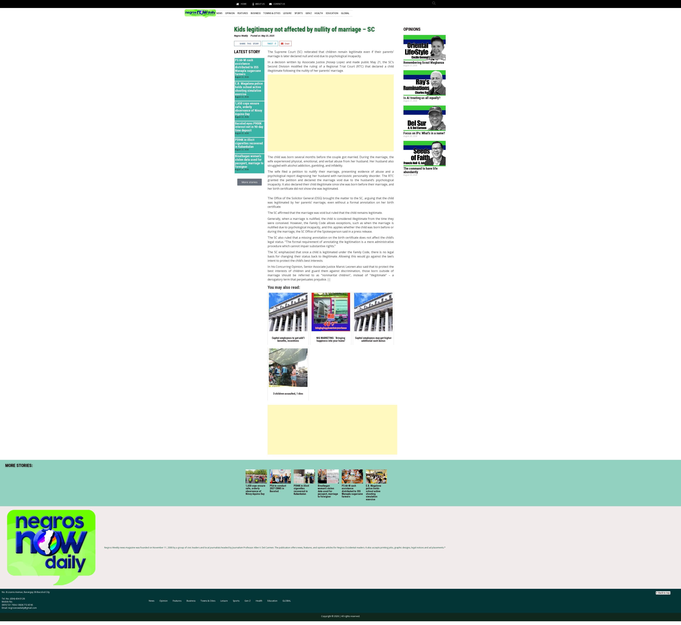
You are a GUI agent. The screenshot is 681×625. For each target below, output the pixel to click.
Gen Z (309, 13)
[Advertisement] (331, 113)
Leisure (287, 13)
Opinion (229, 13)
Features (242, 13)
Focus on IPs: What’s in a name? (424, 133)
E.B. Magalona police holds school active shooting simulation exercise (249, 89)
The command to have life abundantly (420, 170)
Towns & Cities (271, 13)
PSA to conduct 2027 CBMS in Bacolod (278, 488)
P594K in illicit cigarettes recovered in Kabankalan (249, 143)
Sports (299, 13)
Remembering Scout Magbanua (423, 62)
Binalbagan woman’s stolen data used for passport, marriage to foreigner (249, 161)
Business (256, 13)
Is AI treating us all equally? (421, 98)
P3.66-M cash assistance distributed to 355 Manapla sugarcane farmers (248, 67)
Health (319, 13)
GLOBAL (345, 13)
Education (332, 13)
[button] (434, 3)
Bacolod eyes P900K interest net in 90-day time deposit (249, 127)
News (219, 13)
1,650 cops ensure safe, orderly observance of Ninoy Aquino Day (248, 108)
